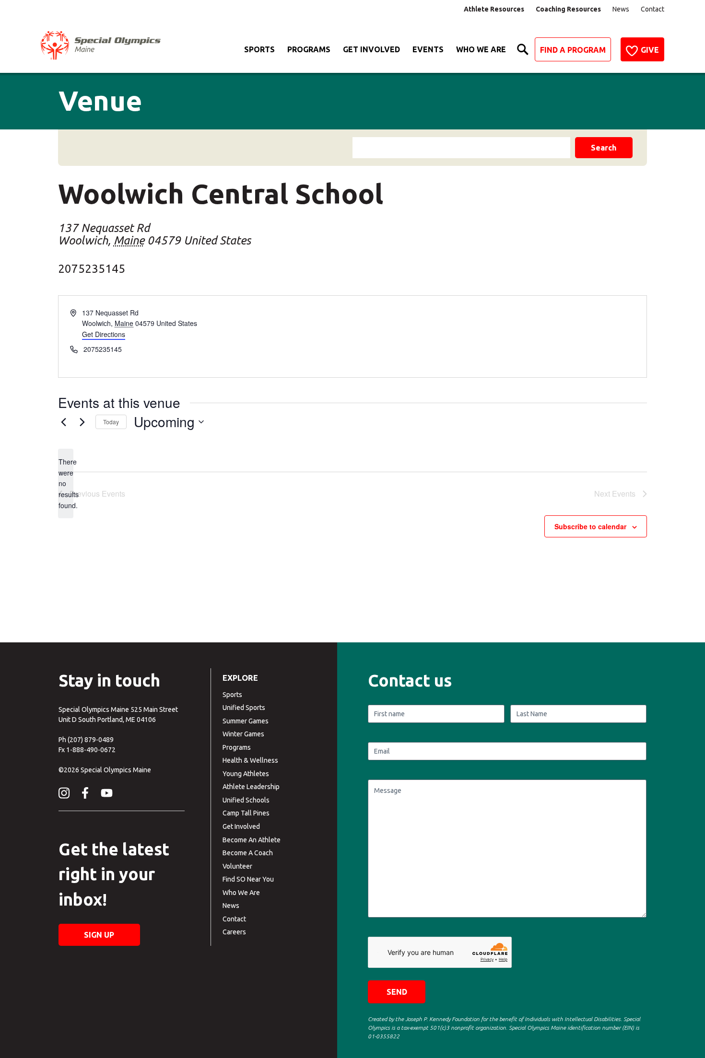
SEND (397, 992)
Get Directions (103, 334)
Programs (308, 49)
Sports (259, 49)
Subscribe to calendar (590, 526)
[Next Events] (82, 422)
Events (428, 49)
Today (111, 422)
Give (650, 50)
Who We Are (481, 49)
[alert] (65, 483)
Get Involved (371, 49)
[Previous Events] (64, 422)
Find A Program (573, 50)
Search (603, 147)
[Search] (523, 49)
